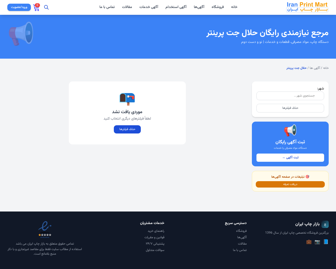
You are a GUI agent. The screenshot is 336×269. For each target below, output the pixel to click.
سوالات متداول (155, 250)
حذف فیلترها (290, 108)
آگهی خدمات (148, 7)
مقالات (127, 7)
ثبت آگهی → (290, 157)
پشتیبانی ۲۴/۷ (155, 243)
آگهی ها (315, 68)
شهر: (320, 88)
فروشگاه (218, 7)
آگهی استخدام (176, 7)
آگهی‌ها (199, 7)
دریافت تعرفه (290, 184)
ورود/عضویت (19, 7)
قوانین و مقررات (154, 237)
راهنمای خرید (156, 231)
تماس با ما (107, 7)
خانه (234, 7)
